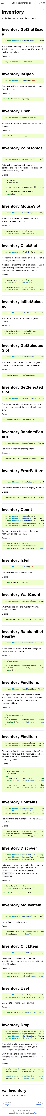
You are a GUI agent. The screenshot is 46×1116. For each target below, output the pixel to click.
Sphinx (18, 1113)
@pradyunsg (28, 1113)
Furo (35, 1113)
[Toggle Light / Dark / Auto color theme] (40, 2)
